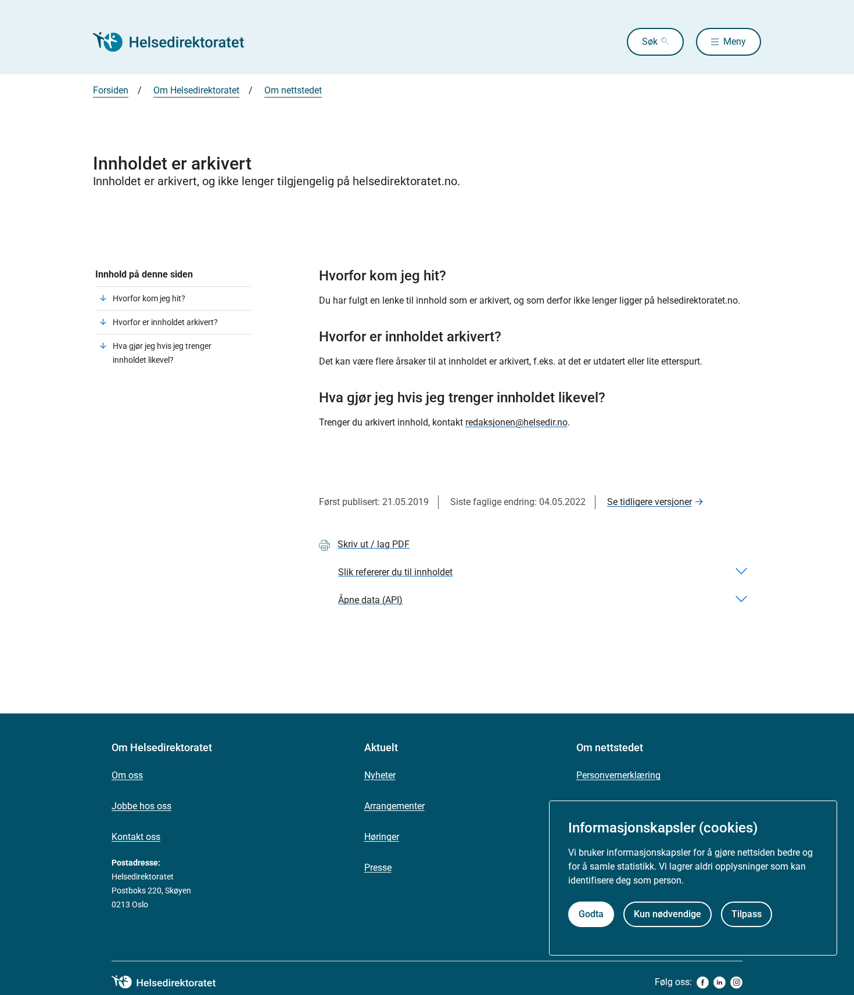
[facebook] (703, 982)
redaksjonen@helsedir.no (516, 422)
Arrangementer (394, 806)
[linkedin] (719, 982)
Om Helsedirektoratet (196, 90)
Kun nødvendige (667, 913)
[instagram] (736, 982)
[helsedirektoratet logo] (172, 982)
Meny (734, 41)
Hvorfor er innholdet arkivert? (165, 322)
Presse (378, 867)
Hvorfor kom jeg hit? (149, 298)
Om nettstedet (293, 90)
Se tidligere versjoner (649, 501)
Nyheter (380, 775)
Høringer (381, 836)
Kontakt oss (136, 836)
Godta (591, 913)
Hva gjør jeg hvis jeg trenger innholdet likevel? (162, 353)
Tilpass (746, 913)
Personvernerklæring (618, 775)
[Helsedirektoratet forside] (176, 42)
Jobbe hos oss (141, 806)
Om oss (127, 775)
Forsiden (110, 90)
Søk (650, 41)
